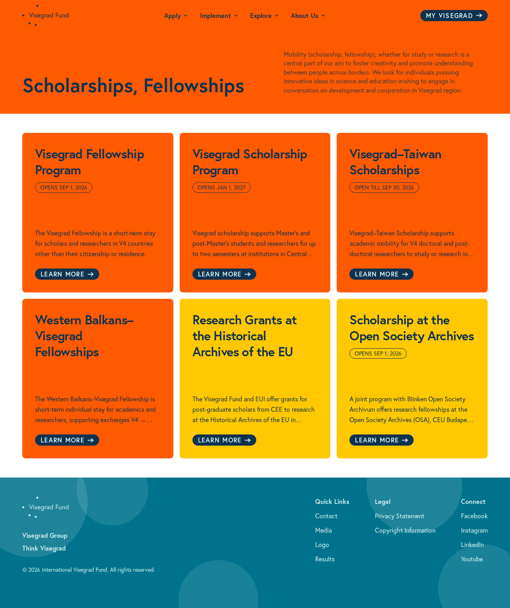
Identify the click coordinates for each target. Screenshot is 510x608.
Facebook (474, 516)
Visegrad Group (44, 535)
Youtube (472, 559)
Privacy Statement (399, 516)
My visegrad (449, 15)
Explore (261, 15)
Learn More (62, 274)
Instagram (474, 530)
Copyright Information (405, 530)
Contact (326, 516)
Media (323, 530)
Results (325, 559)
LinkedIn (472, 545)
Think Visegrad (44, 548)
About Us (304, 15)
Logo (322, 545)
